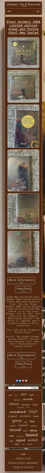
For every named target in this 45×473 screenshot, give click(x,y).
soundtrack (18, 412)
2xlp (11, 440)
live (37, 395)
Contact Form (23, 458)
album (33, 430)
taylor (10, 395)
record (15, 429)
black (17, 444)
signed (20, 440)
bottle (36, 416)
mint (16, 395)
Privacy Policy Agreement (23, 462)
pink (25, 431)
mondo (13, 425)
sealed (33, 440)
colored (23, 425)
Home (23, 454)
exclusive (25, 416)
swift (23, 444)
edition (14, 404)
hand (25, 422)
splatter (17, 400)
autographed (20, 407)
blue (32, 421)
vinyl (32, 411)
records (28, 399)
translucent (33, 426)
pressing (20, 436)
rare (23, 394)
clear (28, 407)
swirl (31, 395)
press (29, 444)
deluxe (35, 405)
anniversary (26, 405)
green (17, 420)
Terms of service (23, 467)
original (12, 416)
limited (32, 435)
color (11, 435)
